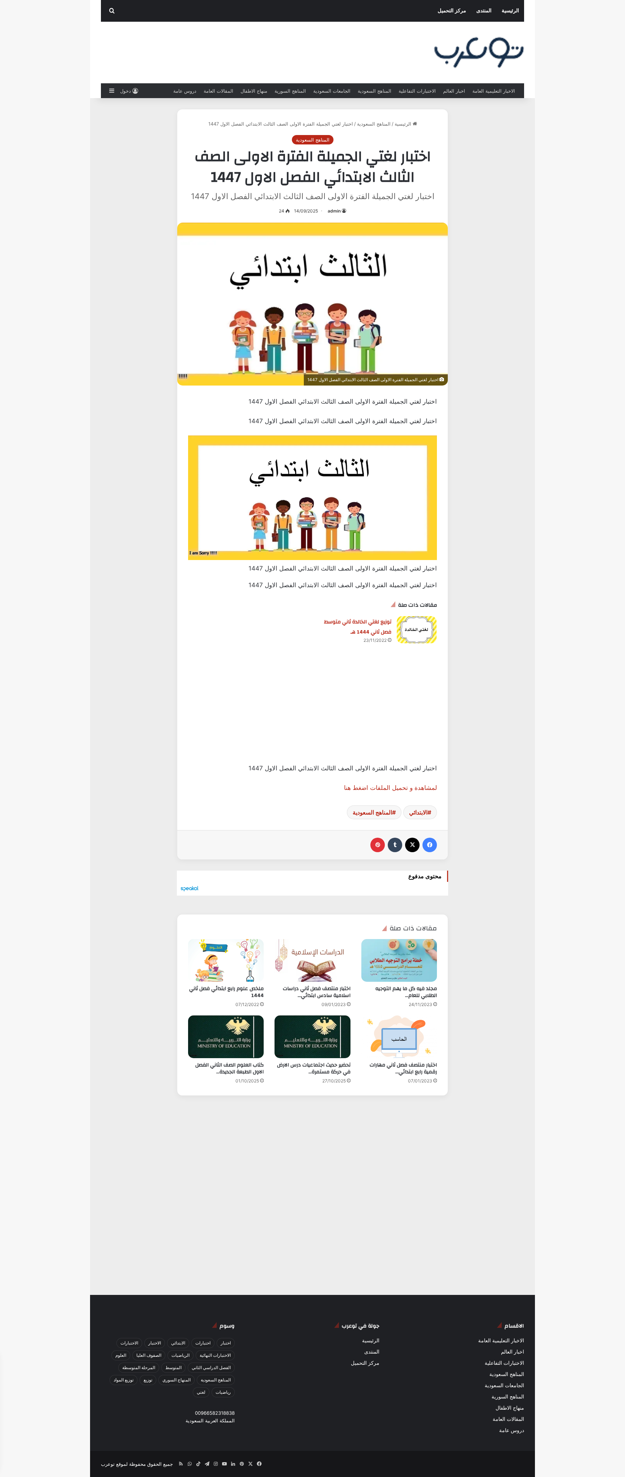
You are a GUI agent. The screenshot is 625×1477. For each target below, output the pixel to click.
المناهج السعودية (374, 91)
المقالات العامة (218, 91)
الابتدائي (418, 812)
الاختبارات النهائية (215, 1355)
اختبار (226, 1343)
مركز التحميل (452, 10)
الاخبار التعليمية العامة (493, 91)
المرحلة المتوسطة (138, 1367)
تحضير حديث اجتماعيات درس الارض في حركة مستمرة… (313, 1068)
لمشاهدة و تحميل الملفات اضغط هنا (390, 787)
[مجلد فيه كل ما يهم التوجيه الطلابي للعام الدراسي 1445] (399, 960)
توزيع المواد (123, 1380)
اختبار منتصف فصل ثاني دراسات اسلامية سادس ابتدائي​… (316, 992)
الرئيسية (510, 10)
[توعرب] (479, 52)
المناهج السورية (290, 91)
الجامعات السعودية (331, 91)
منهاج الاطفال (254, 91)
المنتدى (484, 10)
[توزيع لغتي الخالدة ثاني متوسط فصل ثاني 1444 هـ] (417, 629)
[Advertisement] (312, 712)
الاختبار (154, 1343)
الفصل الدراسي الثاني (211, 1367)
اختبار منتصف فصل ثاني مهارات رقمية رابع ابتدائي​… (403, 1068)
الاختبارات (129, 1343)
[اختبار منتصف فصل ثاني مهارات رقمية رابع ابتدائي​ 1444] (399, 1036)
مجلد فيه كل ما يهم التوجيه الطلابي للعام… (406, 992)
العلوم (120, 1355)
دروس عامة (184, 91)
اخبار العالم (454, 91)
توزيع (148, 1380)
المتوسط (173, 1367)
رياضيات (223, 1392)
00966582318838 (215, 1413)
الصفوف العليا (148, 1355)
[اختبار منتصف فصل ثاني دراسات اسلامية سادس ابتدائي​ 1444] (312, 960)
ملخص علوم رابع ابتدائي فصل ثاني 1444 (226, 992)
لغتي (201, 1392)
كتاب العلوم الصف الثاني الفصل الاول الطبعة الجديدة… (229, 1068)
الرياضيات (180, 1355)
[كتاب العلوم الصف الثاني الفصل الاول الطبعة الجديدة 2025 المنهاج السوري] (226, 1036)
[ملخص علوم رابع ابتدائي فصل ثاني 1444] (226, 960)
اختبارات (203, 1343)
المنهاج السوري (176, 1380)
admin (334, 211)
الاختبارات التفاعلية (417, 91)
